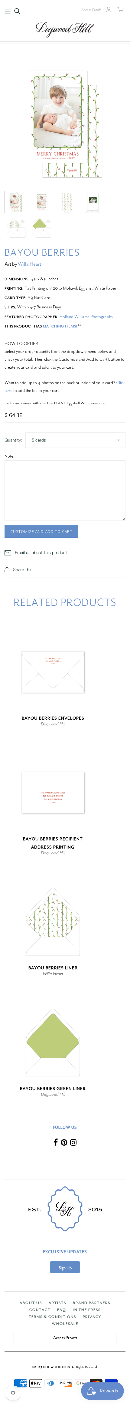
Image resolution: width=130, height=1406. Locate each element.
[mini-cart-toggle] (120, 9)
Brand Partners (91, 1302)
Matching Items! (60, 326)
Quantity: (13, 440)
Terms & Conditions (52, 1316)
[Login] (109, 9)
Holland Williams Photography (86, 317)
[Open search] (17, 11)
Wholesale (65, 1323)
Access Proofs (91, 9)
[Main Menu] (8, 11)
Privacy (92, 1316)
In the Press (87, 1309)
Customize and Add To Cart (41, 531)
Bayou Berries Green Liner (53, 1089)
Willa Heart (29, 264)
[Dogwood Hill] (65, 29)
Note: (10, 456)
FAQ (61, 1309)
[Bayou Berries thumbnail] (16, 202)
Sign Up (65, 1268)
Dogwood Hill (53, 724)
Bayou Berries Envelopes (53, 718)
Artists (57, 1302)
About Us (31, 1302)
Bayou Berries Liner (53, 968)
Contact (39, 1309)
